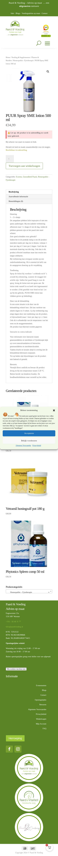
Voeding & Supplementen (20, 57)
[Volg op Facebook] (9, 749)
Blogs (18, 13)
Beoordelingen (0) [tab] (16, 201)
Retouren (42, 705)
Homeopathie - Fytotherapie (23, 60)
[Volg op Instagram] (17, 749)
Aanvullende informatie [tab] (18, 197)
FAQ (44, 729)
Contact (44, 13)
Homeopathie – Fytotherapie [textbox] (28, 592)
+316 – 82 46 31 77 (13, 622)
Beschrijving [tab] (14, 192)
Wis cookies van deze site (16, 669)
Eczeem (19, 177)
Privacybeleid (36, 445)
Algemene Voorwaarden (23, 445)
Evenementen (41, 686)
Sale (12, 13)
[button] (54, 410)
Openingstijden (40, 700)
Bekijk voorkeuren (29, 441)
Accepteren (29, 433)
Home (8, 57)
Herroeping (15, 738)
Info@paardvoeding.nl (14, 627)
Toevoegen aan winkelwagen (24, 165)
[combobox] (29, 591)
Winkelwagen (41, 719)
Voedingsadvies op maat (31, 13)
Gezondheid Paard (30, 177)
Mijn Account (41, 724)
